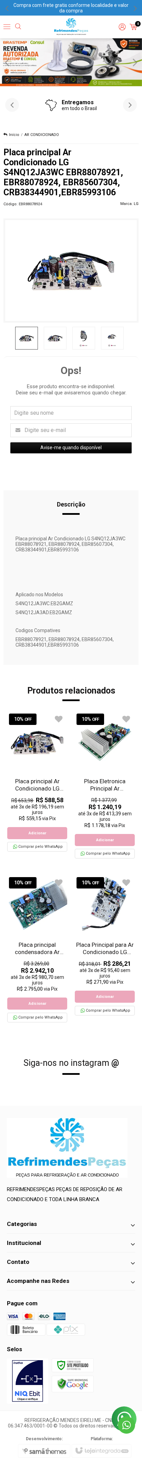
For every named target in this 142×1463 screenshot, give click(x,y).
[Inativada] (27, 1381)
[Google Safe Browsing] (73, 1383)
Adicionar (37, 833)
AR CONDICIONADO (41, 134)
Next (135, 62)
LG (136, 204)
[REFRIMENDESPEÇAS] (71, 27)
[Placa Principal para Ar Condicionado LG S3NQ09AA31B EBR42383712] (104, 945)
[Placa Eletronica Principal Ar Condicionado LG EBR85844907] (104, 785)
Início (14, 134)
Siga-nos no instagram (71, 1063)
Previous (7, 62)
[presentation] (7, 8)
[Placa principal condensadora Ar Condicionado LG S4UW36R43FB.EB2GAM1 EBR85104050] (37, 949)
